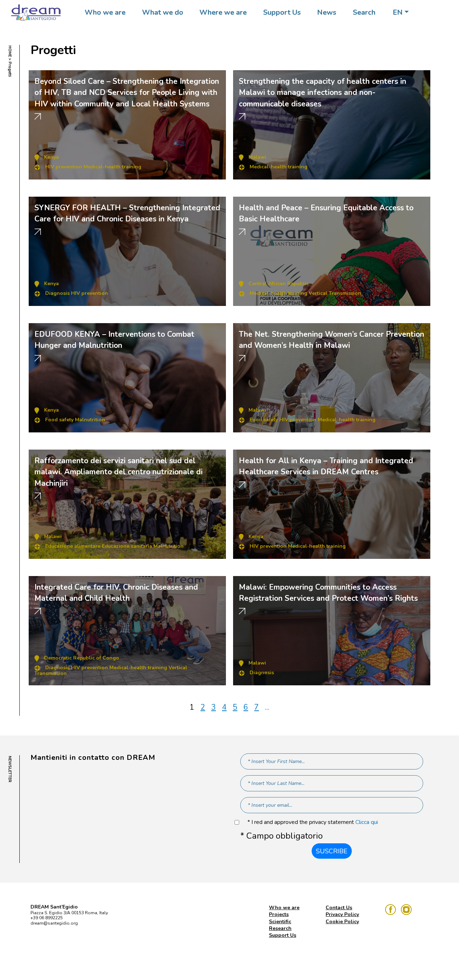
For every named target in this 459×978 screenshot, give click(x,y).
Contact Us (339, 907)
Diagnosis (57, 293)
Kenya (51, 157)
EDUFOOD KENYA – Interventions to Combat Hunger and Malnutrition (114, 340)
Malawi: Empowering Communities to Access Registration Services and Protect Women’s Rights (328, 593)
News (326, 12)
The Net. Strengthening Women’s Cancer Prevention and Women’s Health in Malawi (331, 340)
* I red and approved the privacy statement (312, 822)
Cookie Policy (342, 921)
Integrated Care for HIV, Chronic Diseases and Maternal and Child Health (116, 593)
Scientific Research (280, 925)
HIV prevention (63, 166)
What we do (162, 12)
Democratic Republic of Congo (81, 658)
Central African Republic (279, 283)
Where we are (223, 12)
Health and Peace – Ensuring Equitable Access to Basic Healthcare (326, 213)
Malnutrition (90, 419)
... (267, 707)
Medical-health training (112, 166)
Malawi (257, 157)
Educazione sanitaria (127, 546)
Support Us (282, 12)
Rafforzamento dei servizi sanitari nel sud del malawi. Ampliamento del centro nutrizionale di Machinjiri (118, 472)
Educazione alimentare (72, 546)
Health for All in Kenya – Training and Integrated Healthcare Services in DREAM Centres (326, 466)
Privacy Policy (342, 914)
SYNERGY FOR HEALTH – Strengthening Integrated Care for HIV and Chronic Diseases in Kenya (127, 213)
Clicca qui (366, 822)
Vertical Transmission (335, 293)
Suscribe (331, 851)
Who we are (105, 12)
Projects (279, 914)
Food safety (59, 419)
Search (364, 12)
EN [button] (398, 12)
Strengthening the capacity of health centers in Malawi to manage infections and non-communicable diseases (322, 92)
